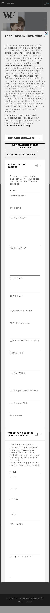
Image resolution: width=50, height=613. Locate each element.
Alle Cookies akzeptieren (21, 155)
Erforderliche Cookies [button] (16, 165)
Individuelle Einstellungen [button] (21, 138)
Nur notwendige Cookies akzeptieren (25, 146)
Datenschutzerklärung (17, 125)
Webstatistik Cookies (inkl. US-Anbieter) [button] (20, 434)
